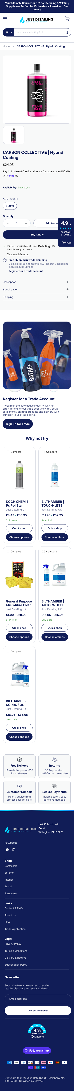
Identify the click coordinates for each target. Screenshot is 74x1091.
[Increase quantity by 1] (26, 223)
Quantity (8, 216)
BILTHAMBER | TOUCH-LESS (52, 503)
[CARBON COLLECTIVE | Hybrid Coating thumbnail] (13, 135)
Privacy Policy (13, 943)
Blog (7, 922)
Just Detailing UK (16, 509)
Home (6, 46)
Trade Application (15, 928)
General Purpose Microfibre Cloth (19, 603)
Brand (8, 886)
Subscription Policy (16, 964)
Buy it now (37, 234)
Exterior (9, 872)
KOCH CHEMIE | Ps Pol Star (18, 503)
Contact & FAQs (14, 908)
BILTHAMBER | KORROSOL (17, 703)
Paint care (11, 893)
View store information (18, 254)
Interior (9, 879)
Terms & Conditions (16, 950)
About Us (10, 915)
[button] (37, 1031)
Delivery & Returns (15, 957)
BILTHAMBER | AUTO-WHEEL (52, 603)
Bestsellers (11, 865)
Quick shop (19, 528)
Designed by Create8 (31, 1080)
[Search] (66, 32)
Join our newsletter (38, 1010)
